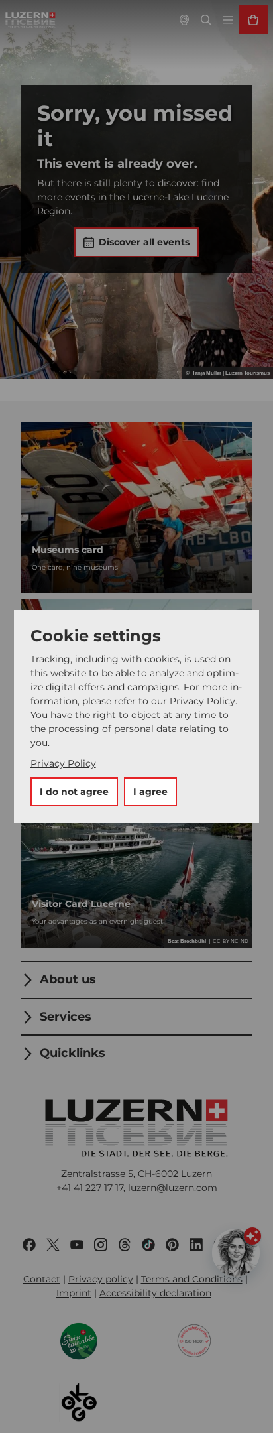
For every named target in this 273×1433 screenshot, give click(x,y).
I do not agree (74, 792)
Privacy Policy (63, 763)
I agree (150, 792)
